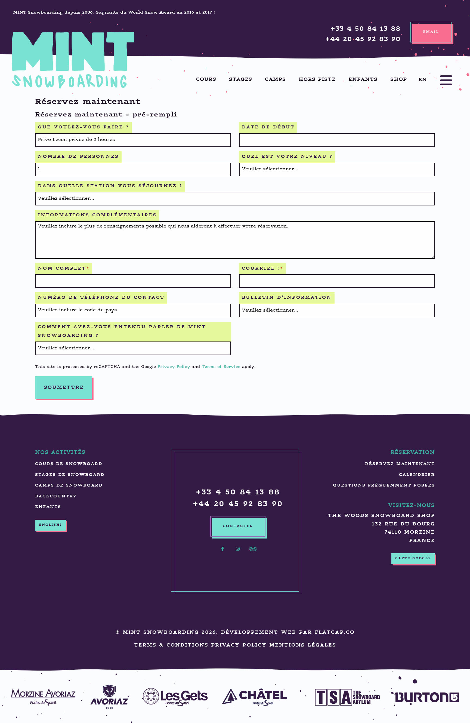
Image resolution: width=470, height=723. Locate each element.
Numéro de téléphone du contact (101, 298)
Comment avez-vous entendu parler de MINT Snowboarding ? (122, 331)
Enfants (363, 79)
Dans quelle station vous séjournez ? (110, 186)
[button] (440, 80)
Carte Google (413, 558)
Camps (275, 79)
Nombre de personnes (78, 157)
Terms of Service (221, 367)
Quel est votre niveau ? (287, 157)
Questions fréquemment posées (384, 486)
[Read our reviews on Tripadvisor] (253, 552)
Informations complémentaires (97, 215)
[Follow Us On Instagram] (238, 552)
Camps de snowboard (69, 486)
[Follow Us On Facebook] (222, 552)
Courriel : (262, 268)
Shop (398, 79)
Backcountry (56, 496)
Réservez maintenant (400, 464)
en (422, 79)
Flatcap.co (335, 632)
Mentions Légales (302, 645)
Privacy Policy (173, 367)
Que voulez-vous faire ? (83, 127)
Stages (240, 79)
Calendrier (417, 475)
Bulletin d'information (287, 298)
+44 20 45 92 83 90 (363, 39)
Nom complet (63, 268)
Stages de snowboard (69, 475)
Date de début (268, 127)
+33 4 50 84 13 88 (365, 29)
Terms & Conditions (171, 645)
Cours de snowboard (68, 464)
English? (50, 525)
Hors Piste (317, 79)
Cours (206, 79)
